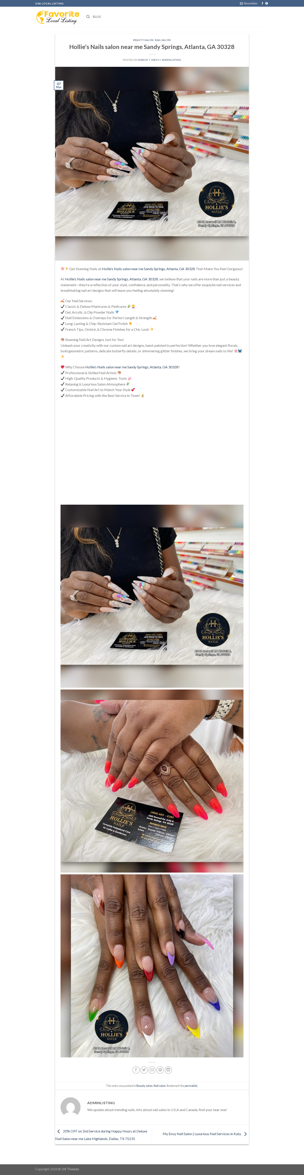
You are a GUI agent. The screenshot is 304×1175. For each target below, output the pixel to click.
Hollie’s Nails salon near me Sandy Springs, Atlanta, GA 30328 (148, 269)
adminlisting (171, 59)
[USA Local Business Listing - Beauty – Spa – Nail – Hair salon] (57, 16)
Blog (97, 16)
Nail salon (163, 40)
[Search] (88, 16)
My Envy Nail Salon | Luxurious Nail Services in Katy (202, 1134)
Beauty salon (143, 40)
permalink (191, 1085)
